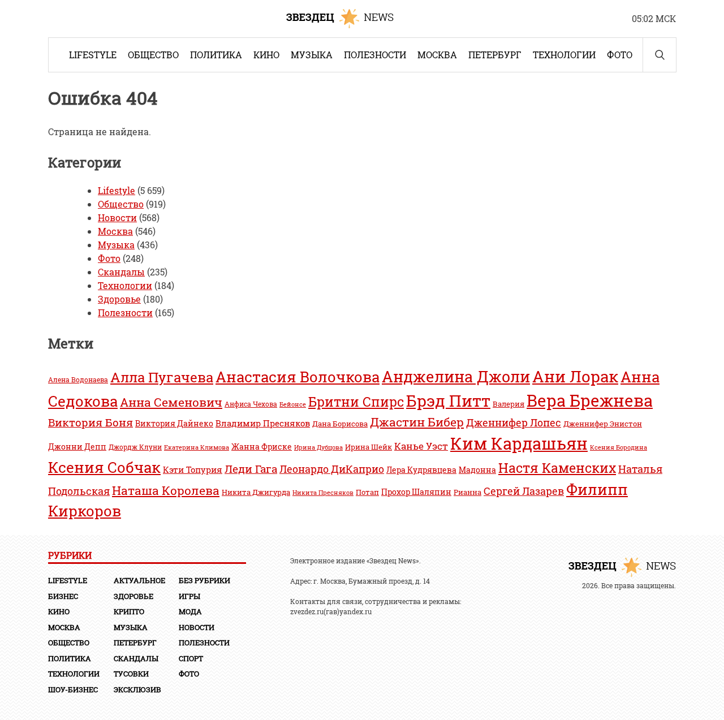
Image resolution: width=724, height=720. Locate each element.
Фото (619, 55)
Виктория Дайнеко (174, 424)
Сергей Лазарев (524, 491)
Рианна (467, 492)
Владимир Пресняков (263, 423)
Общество (153, 55)
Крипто (129, 611)
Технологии (564, 55)
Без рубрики (204, 580)
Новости (117, 217)
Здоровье (119, 299)
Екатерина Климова (196, 447)
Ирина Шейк (368, 446)
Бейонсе (292, 404)
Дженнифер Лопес (513, 422)
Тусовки (131, 674)
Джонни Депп (77, 447)
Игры (189, 596)
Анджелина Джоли (456, 376)
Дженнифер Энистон (602, 423)
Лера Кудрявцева (421, 470)
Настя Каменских (557, 467)
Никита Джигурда (256, 492)
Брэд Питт (448, 400)
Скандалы (121, 272)
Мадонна (477, 469)
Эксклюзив (137, 689)
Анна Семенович (171, 402)
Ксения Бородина (618, 447)
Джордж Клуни (135, 447)
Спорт (191, 658)
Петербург (495, 55)
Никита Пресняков (323, 492)
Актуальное (139, 580)
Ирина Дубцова (318, 447)
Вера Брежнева (590, 400)
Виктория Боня (90, 422)
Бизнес (63, 596)
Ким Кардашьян (519, 443)
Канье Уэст (421, 445)
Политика (216, 55)
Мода (190, 611)
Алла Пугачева (161, 377)
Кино (266, 55)
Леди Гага (251, 469)
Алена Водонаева (78, 380)
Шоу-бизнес (73, 689)
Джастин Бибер (417, 421)
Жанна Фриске (261, 446)
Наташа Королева (165, 490)
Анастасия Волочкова (298, 376)
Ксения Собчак (104, 467)
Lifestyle (93, 55)
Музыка (312, 55)
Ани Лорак (575, 376)
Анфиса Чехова (251, 404)
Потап (367, 492)
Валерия (508, 403)
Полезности (375, 55)
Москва (437, 55)
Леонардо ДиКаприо (331, 469)
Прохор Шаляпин (416, 491)
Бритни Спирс (356, 401)
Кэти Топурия (192, 469)
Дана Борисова (340, 423)
